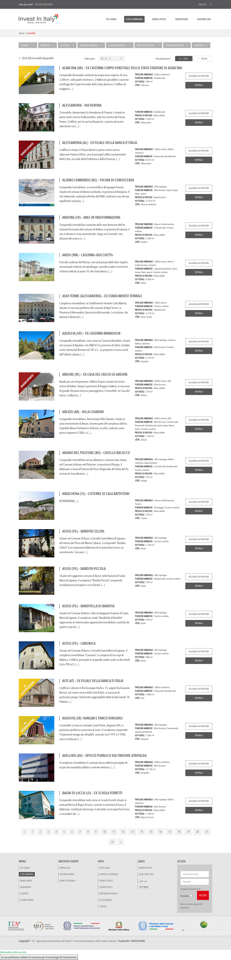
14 (141, 831)
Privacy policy (106, 880)
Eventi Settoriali (67, 880)
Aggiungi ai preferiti (199, 75)
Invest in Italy (145, 867)
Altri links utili (146, 874)
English (202, 4)
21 (206, 831)
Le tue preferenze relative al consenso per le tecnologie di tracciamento (38, 957)
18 (179, 831)
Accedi (38, 4)
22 (112, 842)
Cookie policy (105, 887)
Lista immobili (26, 874)
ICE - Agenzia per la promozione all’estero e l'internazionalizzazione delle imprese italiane (74, 941)
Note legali (104, 867)
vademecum (204, 19)
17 (169, 831)
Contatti (24, 893)
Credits (103, 906)
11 (113, 831)
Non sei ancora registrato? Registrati (192, 905)
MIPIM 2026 (65, 867)
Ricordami (185, 895)
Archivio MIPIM (67, 874)
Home (21, 33)
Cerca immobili (134, 19)
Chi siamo (111, 19)
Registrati (48, 4)
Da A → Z (106, 58)
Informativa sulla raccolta (13, 952)
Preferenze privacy (108, 893)
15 (151, 831)
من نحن (143, 880)
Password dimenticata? (190, 888)
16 (160, 831)
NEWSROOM (181, 19)
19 (188, 831)
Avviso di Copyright (108, 874)
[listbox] (112, 59)
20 (197, 831)
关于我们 (144, 887)
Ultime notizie (27, 899)
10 (104, 831)
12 (123, 831)
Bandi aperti (159, 19)
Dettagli (199, 85)
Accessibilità (105, 899)
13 (132, 831)
